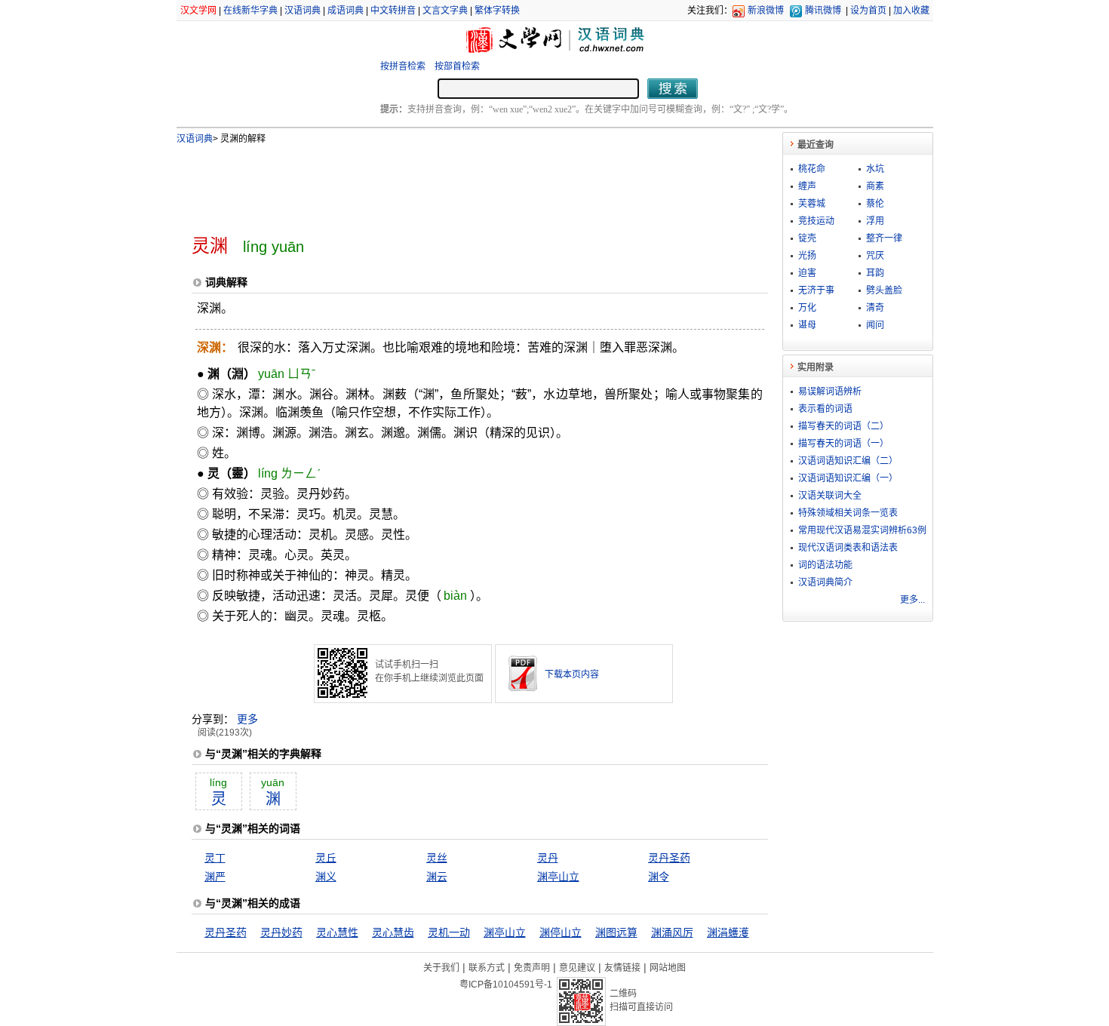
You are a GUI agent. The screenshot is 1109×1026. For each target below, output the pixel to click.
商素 (875, 186)
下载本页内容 (572, 674)
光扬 (807, 255)
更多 (247, 719)
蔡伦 (875, 203)
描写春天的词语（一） (843, 443)
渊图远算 (616, 932)
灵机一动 (449, 932)
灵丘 (325, 858)
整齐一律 (884, 238)
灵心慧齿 (393, 932)
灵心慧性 (337, 932)
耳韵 (875, 273)
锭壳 (807, 238)
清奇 (875, 308)
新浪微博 (766, 10)
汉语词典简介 (825, 582)
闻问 (875, 325)
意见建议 (577, 968)
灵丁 (215, 858)
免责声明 (532, 968)
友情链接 (622, 968)
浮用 (875, 221)
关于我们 (441, 968)
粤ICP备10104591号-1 (505, 984)
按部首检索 (457, 66)
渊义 (325, 877)
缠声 (807, 186)
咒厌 (875, 255)
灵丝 (436, 858)
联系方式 (486, 968)
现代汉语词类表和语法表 (848, 547)
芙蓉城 (811, 203)
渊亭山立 (558, 877)
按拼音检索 (402, 66)
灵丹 (547, 858)
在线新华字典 (250, 10)
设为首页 (868, 10)
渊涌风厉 (672, 932)
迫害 (807, 273)
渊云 (436, 877)
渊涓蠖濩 (728, 932)
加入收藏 (911, 10)
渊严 (215, 877)
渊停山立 (560, 932)
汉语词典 (302, 10)
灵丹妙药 (281, 932)
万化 (807, 308)
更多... (912, 599)
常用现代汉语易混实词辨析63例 (862, 530)
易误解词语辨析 (830, 391)
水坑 (875, 169)
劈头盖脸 (884, 290)
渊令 (658, 877)
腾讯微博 (823, 10)
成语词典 (345, 10)
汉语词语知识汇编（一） (848, 478)
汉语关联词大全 (830, 495)
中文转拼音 (393, 10)
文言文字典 (445, 10)
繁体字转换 (497, 10)
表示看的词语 (825, 409)
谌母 (807, 325)
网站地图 (668, 968)
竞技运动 (816, 221)
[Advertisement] (455, 183)
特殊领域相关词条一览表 (848, 513)
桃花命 (811, 169)
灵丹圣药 (669, 858)
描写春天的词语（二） (843, 426)
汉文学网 (198, 10)
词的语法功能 (825, 565)
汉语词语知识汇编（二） (848, 461)
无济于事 (816, 290)
